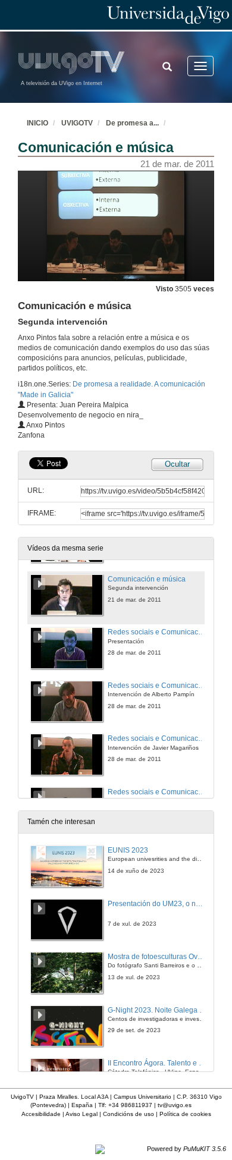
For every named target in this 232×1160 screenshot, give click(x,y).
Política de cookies (185, 1114)
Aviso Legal (81, 1114)
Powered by (186, 1148)
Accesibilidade (41, 1114)
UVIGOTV (77, 123)
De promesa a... (132, 123)
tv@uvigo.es (175, 1105)
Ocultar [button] (177, 464)
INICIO (37, 123)
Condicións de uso (128, 1114)
